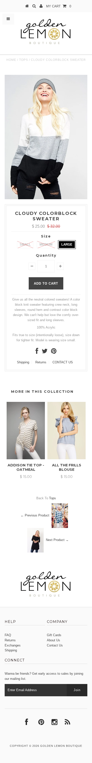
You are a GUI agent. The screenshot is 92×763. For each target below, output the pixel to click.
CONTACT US (63, 362)
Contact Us (55, 645)
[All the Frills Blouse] (66, 458)
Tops (23, 60)
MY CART (58, 6)
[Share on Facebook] (37, 352)
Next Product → (57, 540)
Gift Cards (54, 635)
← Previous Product (35, 515)
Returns (40, 362)
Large (66, 244)
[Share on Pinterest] (53, 352)
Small (25, 244)
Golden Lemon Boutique (61, 745)
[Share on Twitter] (45, 352)
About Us (53, 640)
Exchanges (13, 645)
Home (11, 60)
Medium (46, 244)
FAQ (8, 635)
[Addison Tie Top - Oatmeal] (26, 458)
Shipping (23, 362)
